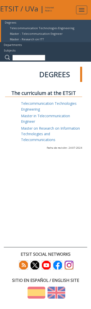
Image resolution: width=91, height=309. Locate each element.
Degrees (10, 22)
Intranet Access (49, 9)
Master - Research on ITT (27, 39)
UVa (31, 8)
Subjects (9, 50)
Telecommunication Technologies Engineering (42, 28)
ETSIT (9, 8)
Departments (13, 45)
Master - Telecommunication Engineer (36, 34)
